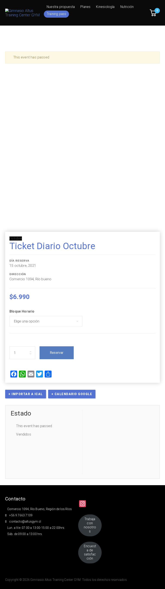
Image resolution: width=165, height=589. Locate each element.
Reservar (56, 353)
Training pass (56, 14)
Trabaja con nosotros (90, 525)
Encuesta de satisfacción (90, 552)
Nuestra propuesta (61, 7)
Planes (85, 7)
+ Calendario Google (71, 394)
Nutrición (127, 7)
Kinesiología (105, 7)
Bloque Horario (22, 311)
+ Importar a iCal (25, 394)
